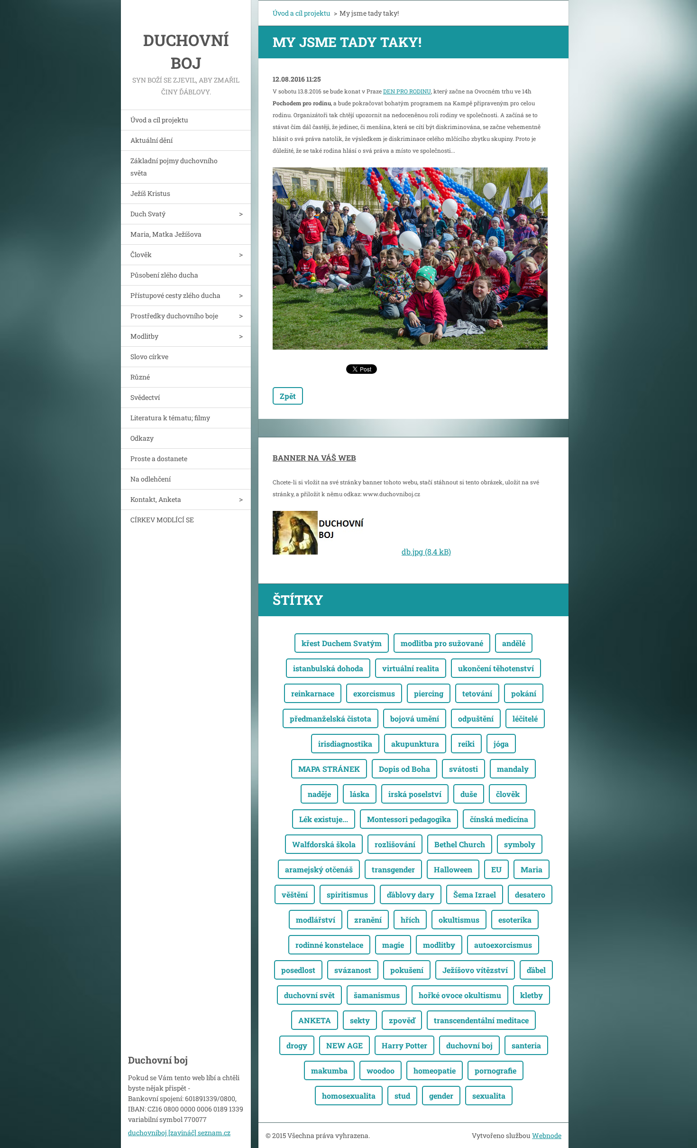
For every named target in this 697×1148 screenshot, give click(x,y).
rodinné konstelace (329, 945)
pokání (523, 693)
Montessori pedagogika (409, 819)
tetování (477, 693)
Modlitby (144, 336)
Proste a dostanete (158, 458)
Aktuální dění (151, 140)
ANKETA (314, 1020)
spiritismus (347, 894)
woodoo (380, 1070)
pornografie (495, 1070)
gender (441, 1096)
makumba (329, 1070)
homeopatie (434, 1070)
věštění (295, 894)
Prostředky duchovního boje (174, 315)
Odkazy (142, 438)
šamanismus (377, 995)
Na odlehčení (150, 478)
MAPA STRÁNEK (329, 769)
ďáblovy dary (410, 894)
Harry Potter (404, 1045)
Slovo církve (149, 356)
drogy (296, 1045)
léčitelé (525, 718)
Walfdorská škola (324, 844)
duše (468, 794)
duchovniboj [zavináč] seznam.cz (179, 1132)
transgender (393, 869)
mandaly (513, 769)
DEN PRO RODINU (407, 91)
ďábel (536, 970)
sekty (360, 1020)
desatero (530, 894)
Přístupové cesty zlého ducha (175, 295)
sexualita (488, 1096)
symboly (519, 844)
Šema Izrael (474, 894)
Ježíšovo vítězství (475, 970)
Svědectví (145, 397)
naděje (319, 794)
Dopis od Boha (404, 769)
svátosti (463, 769)
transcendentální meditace (481, 1020)
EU (496, 869)
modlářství (315, 920)
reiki (466, 744)
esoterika (515, 920)
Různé (140, 376)
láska (359, 794)
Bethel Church (459, 844)
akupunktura (415, 744)
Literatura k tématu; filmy (170, 417)
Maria (531, 869)
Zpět (288, 396)
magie (393, 945)
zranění (368, 920)
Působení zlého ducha (164, 274)
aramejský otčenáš (319, 869)
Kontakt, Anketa (155, 499)
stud (402, 1096)
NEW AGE (344, 1045)
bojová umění (414, 718)
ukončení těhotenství (496, 668)
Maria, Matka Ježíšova (166, 234)
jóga (501, 744)
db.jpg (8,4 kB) (426, 551)
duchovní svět (309, 995)
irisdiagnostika (345, 744)
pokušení (406, 970)
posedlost (298, 970)
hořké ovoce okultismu (460, 995)
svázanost (352, 970)
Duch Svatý (147, 213)
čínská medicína (499, 819)
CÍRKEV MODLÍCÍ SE (162, 519)
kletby (531, 995)
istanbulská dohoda (328, 668)
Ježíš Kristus (150, 193)
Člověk (141, 254)
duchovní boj (469, 1045)
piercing (428, 693)
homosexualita (349, 1096)
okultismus (459, 920)
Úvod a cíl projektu (159, 119)
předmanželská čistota (330, 718)
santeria (526, 1045)
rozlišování (395, 844)
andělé (513, 643)
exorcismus (374, 693)
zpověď (402, 1020)
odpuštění (476, 718)
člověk (508, 794)
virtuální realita (410, 668)
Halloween (453, 869)
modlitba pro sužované (442, 643)
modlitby (439, 945)
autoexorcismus (503, 945)
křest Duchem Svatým (342, 643)
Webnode (546, 1135)
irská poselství (414, 794)
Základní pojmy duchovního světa (174, 166)
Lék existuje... (323, 819)
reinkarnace (312, 693)
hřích (410, 920)
